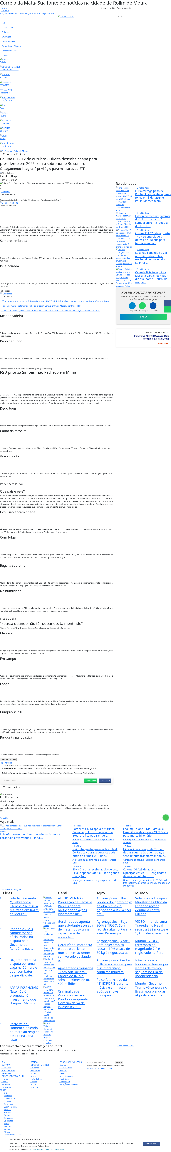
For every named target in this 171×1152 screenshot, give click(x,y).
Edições (7, 1109)
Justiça (33, 1076)
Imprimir (5, 191)
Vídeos (7, 1129)
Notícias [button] (7, 1112)
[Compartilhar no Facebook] (167, 303)
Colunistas (8, 1121)
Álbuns (7, 1132)
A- (1, 186)
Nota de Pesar (36, 1079)
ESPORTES (35, 1070)
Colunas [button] (7, 1101)
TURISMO (34, 1087)
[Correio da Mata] (66, 16)
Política (33, 1081)
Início (4, 23)
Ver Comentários (8, 759)
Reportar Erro (6, 763)
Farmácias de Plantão (11, 46)
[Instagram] (1, 815)
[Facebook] (3, 815)
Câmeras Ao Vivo (9, 50)
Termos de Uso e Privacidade (99, 1068)
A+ (1, 188)
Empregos (6, 36)
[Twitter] (4, 815)
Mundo (4, 1079)
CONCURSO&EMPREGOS (70, 1062)
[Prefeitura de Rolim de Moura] (14, 151)
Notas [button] (6, 1123)
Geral (62, 1073)
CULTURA (5, 1065)
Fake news (6, 1073)
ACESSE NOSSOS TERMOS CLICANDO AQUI (47, 1149)
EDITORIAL (6, 1067)
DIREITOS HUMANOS (39, 1065)
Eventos (63, 1070)
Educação (34, 1067)
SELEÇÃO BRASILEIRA (68, 1084)
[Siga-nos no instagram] (0, 19)
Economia (64, 1065)
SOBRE (3, 1090)
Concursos (9, 1118)
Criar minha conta (125, 1045)
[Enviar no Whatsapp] (167, 309)
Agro (3, 1062)
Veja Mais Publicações (11, 889)
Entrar (4, 8)
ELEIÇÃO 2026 (65, 1067)
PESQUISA (64, 1079)
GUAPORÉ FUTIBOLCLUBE (12, 1076)
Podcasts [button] (8, 1095)
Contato (5, 55)
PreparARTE (64, 1081)
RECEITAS (5, 1084)
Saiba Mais (4, 818)
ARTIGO (34, 1062)
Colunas (5, 32)
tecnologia (6, 1087)
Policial (4, 1081)
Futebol (33, 1073)
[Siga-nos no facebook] (0, 16)
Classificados (7, 27)
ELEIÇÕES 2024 (8, 1070)
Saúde (33, 1084)
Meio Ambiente (66, 1076)
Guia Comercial (8, 41)
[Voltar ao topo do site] (167, 691)
